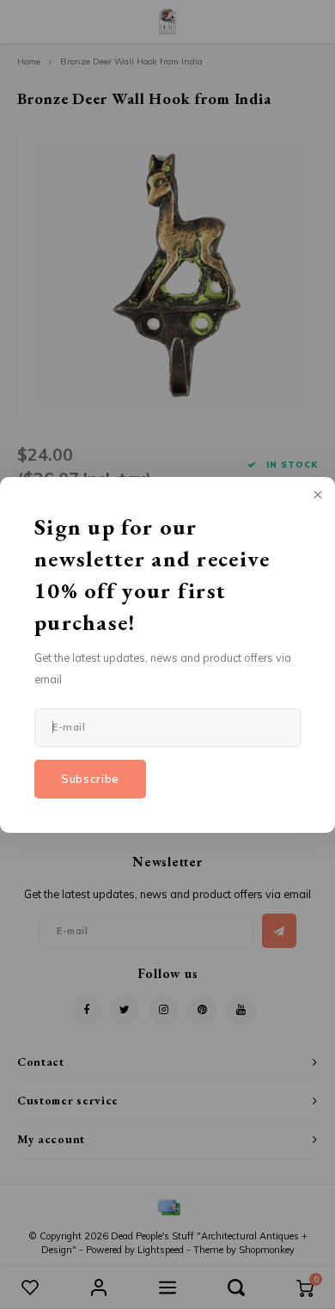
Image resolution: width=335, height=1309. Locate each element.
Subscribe (90, 779)
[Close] (316, 496)
